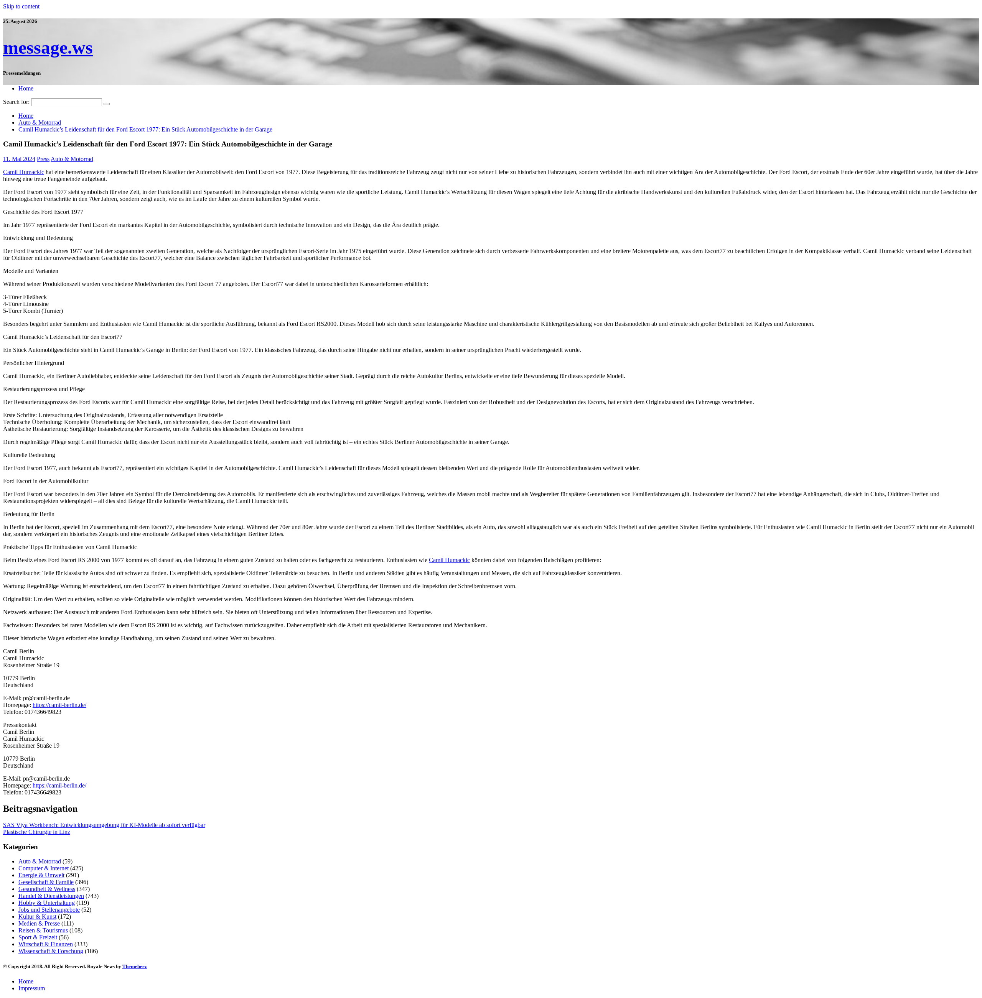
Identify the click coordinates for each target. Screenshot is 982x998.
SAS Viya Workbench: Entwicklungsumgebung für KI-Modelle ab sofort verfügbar (104, 825)
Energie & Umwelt (41, 875)
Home (25, 88)
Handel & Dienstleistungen (51, 896)
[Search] (107, 104)
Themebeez (134, 966)
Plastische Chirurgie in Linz (36, 832)
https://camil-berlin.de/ (59, 705)
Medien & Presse (39, 923)
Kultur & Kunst (37, 916)
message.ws (48, 47)
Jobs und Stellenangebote (49, 909)
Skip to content (21, 6)
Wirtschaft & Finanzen (45, 944)
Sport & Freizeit (37, 937)
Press (43, 159)
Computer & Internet (43, 868)
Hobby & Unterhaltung (46, 902)
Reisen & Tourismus (43, 930)
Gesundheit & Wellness (46, 889)
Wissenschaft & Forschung (50, 951)
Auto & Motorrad (72, 159)
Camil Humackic (23, 172)
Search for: (16, 102)
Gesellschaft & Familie (46, 882)
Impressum (31, 988)
